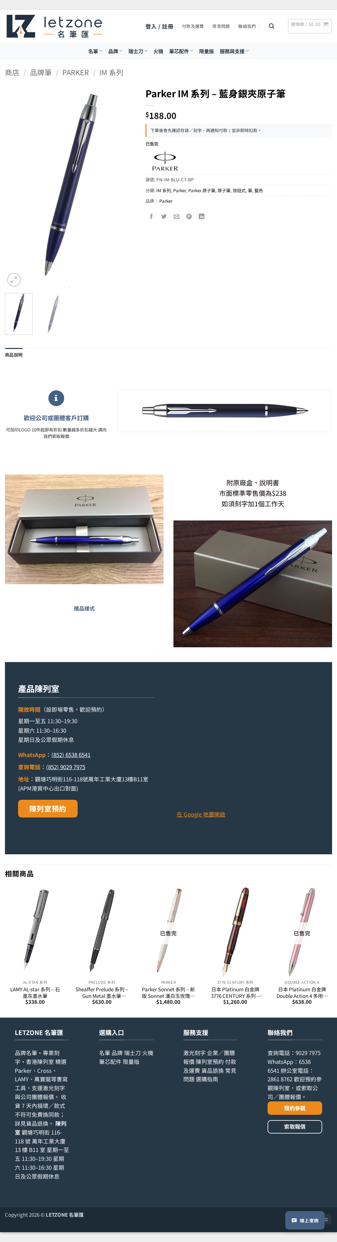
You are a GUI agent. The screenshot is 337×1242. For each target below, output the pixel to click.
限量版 (206, 51)
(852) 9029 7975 (65, 767)
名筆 (93, 51)
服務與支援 (232, 51)
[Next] (125, 186)
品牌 (113, 51)
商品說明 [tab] (13, 354)
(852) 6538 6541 (71, 755)
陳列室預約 (47, 808)
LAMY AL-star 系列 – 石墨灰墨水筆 (35, 992)
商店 (12, 72)
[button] (159, 26)
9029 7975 (308, 1053)
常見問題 (221, 26)
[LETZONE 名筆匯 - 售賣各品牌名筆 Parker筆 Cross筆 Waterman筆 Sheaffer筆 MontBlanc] (54, 26)
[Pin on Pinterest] (189, 216)
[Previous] (16, 186)
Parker (75, 72)
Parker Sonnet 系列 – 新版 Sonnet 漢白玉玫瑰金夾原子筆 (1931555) (168, 992)
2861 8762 (280, 1079)
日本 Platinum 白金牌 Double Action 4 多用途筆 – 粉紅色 (302, 992)
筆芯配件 (179, 51)
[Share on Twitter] (164, 216)
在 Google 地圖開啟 (201, 814)
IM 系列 (111, 72)
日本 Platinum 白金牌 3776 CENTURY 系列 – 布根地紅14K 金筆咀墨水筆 (235, 992)
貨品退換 (37, 1123)
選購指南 (207, 1079)
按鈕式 (239, 190)
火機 (158, 51)
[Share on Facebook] (151, 216)
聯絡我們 (247, 26)
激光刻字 (194, 1053)
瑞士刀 (135, 51)
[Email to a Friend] (176, 216)
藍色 (258, 190)
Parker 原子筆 (201, 190)
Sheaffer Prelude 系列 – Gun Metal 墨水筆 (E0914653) (101, 992)
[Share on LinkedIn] (201, 216)
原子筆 (224, 190)
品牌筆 (41, 72)
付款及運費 (193, 26)
